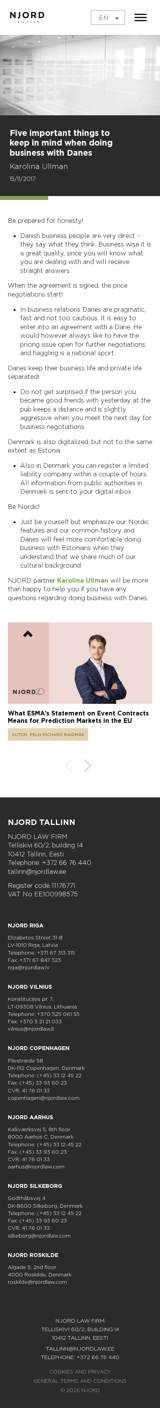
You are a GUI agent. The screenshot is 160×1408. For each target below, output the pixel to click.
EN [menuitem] (103, 17)
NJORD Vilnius (30, 987)
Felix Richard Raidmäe (57, 734)
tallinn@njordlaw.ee (37, 871)
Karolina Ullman (39, 166)
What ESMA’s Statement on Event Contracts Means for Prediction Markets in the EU (78, 717)
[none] (108, 17)
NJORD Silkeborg (35, 1186)
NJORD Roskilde (33, 1255)
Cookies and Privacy (80, 1372)
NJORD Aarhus (30, 1117)
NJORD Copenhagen (39, 1048)
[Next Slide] (88, 767)
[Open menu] (140, 17)
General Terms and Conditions (80, 1381)
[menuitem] (108, 17)
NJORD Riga (25, 925)
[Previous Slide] (68, 767)
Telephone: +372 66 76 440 (49, 862)
